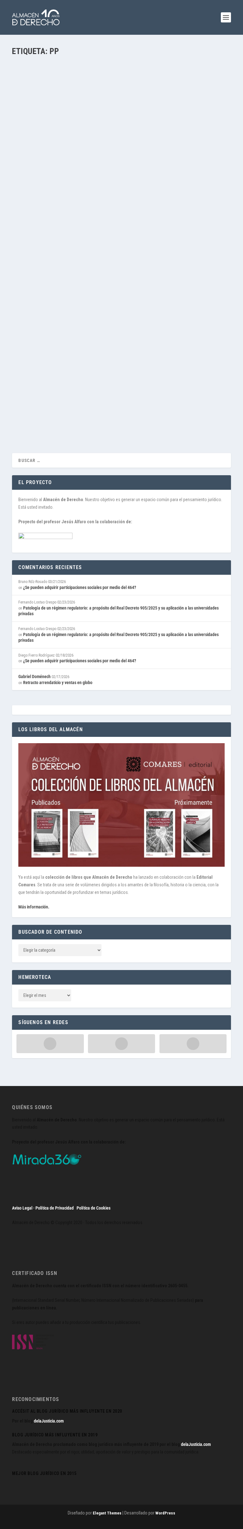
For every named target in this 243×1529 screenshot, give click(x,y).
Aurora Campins (98, 399)
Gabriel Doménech (34, 676)
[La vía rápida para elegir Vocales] (111, 119)
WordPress (165, 1513)
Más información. (33, 906)
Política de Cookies (93, 1207)
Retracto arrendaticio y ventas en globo (57, 682)
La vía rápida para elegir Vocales (62, 188)
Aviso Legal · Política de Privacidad (43, 1207)
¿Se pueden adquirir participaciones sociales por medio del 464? (79, 587)
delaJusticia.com (49, 1420)
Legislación (156, 198)
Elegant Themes (107, 1513)
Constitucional (92, 198)
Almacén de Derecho (40, 198)
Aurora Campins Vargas (42, 399)
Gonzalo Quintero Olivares (125, 198)
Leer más (31, 223)
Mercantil (139, 399)
